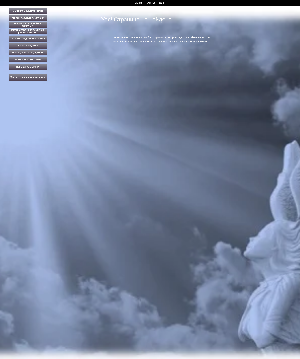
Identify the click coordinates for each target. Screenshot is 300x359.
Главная (138, 3)
